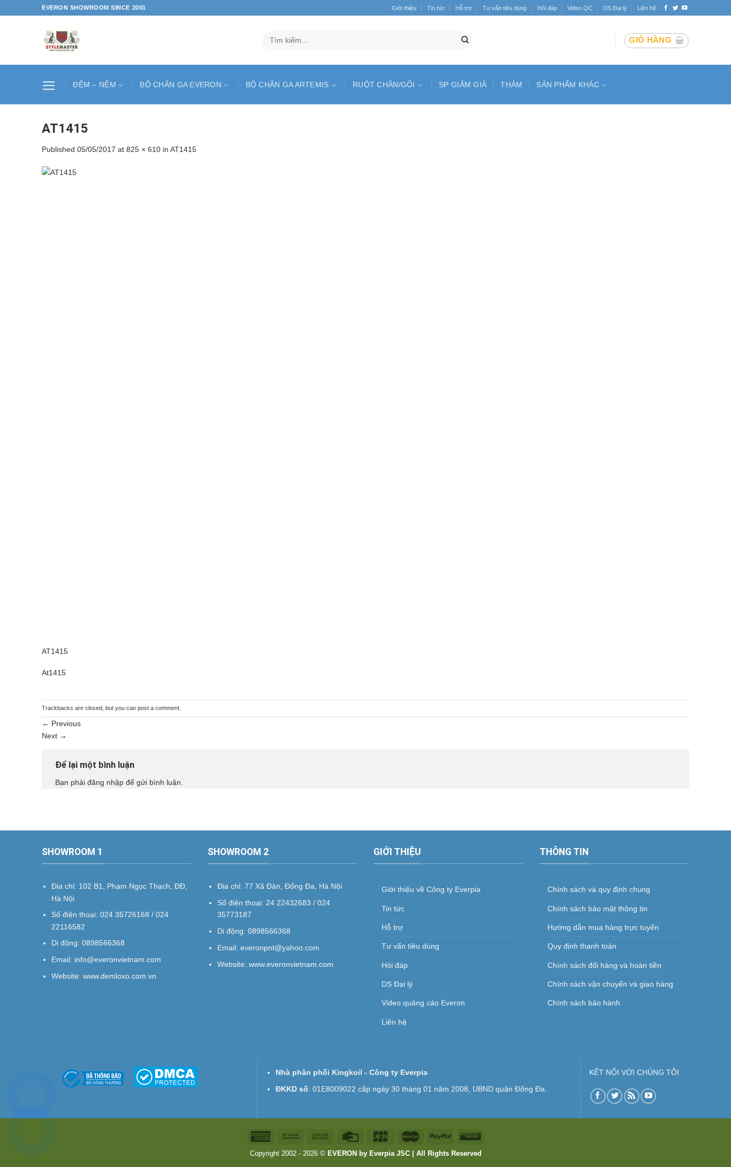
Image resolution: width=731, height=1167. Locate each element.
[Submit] (465, 40)
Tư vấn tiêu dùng (505, 8)
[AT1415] (365, 405)
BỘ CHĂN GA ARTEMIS (287, 84)
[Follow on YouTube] (685, 8)
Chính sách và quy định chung (598, 889)
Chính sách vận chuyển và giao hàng (610, 984)
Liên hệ (646, 8)
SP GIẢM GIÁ (462, 84)
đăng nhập (105, 782)
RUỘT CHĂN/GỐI (384, 84)
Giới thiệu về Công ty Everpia (431, 889)
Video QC (579, 8)
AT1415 (183, 149)
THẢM (511, 84)
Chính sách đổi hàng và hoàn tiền (604, 965)
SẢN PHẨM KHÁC (567, 84)
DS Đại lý (615, 8)
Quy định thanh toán (581, 946)
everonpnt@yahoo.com (279, 947)
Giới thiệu (404, 8)
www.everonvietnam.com (291, 964)
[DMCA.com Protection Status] (165, 1076)
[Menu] (50, 84)
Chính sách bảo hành (583, 1002)
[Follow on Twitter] (676, 8)
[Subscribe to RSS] (631, 1096)
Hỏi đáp (547, 8)
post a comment (158, 708)
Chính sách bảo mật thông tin (597, 908)
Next (54, 735)
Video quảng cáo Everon (423, 1002)
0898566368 (269, 931)
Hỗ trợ (463, 8)
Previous (61, 723)
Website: (233, 964)
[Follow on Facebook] (666, 8)
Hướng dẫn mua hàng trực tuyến (603, 927)
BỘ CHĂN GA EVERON (181, 84)
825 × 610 (143, 149)
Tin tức (436, 8)
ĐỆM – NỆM (94, 84)
